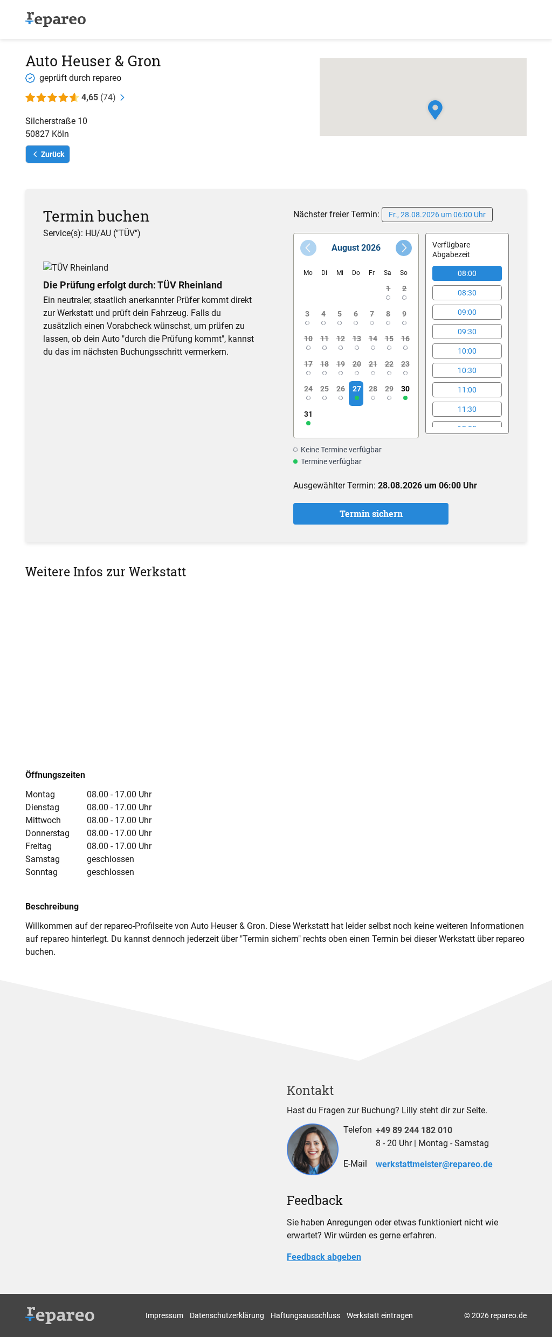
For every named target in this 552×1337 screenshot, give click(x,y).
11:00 (467, 389)
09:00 (467, 312)
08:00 (467, 273)
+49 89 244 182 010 (414, 1130)
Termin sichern (371, 513)
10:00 (467, 351)
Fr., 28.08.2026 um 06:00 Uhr (437, 214)
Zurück (52, 154)
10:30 (467, 370)
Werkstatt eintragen (380, 1315)
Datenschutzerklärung (227, 1315)
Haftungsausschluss (305, 1315)
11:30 (467, 409)
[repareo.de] (55, 19)
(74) (98, 97)
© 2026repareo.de (495, 1315)
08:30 (467, 292)
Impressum (164, 1315)
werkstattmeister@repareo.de (434, 1164)
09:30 (467, 331)
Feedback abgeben (324, 1257)
